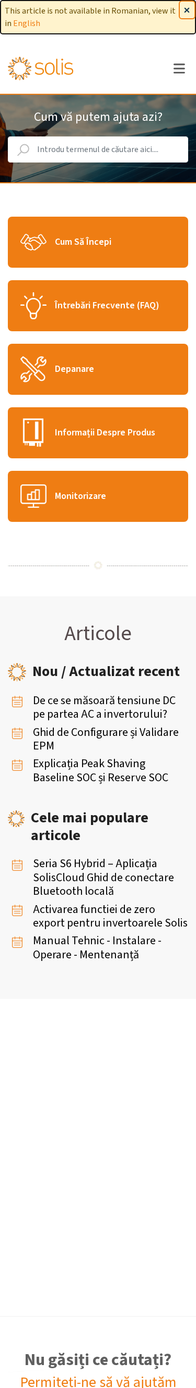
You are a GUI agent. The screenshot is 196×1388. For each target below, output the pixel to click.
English (26, 23)
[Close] (187, 10)
